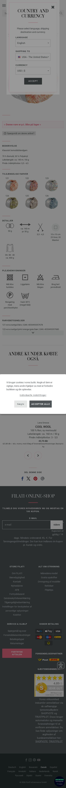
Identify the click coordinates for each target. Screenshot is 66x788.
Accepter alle (40, 404)
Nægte (20, 404)
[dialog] (33, 394)
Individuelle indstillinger (33, 395)
